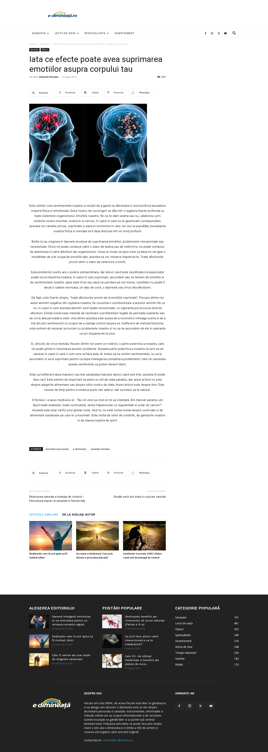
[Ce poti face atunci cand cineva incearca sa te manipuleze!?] (112, 641)
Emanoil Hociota (48, 76)
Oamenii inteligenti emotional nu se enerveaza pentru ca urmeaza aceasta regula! (71, 620)
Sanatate (39, 33)
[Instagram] (212, 33)
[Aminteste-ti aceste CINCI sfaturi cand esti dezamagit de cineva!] (144, 535)
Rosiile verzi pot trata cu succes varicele (140, 496)
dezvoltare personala (57, 448)
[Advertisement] (167, 14)
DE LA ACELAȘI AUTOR (78, 514)
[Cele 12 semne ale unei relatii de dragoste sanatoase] (39, 660)
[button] (234, 33)
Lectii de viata (65, 33)
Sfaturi (45, 49)
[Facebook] (205, 33)
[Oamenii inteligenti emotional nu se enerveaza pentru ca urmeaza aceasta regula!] (39, 621)
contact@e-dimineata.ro (118, 740)
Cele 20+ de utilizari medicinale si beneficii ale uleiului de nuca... (142, 660)
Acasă (32, 44)
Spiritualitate (95, 33)
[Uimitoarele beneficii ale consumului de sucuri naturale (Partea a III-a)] (112, 621)
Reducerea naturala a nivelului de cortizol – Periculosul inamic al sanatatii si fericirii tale (57, 499)
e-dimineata (79, 448)
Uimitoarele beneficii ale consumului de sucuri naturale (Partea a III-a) (145, 620)
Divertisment (124, 33)
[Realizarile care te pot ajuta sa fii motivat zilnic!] (50, 535)
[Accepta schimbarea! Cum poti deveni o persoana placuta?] (97, 535)
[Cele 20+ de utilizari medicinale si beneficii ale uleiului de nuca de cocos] (112, 661)
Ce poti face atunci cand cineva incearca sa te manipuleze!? (141, 640)
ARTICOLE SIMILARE (43, 514)
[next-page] (100, 565)
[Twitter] (219, 33)
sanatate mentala (100, 448)
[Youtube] (225, 33)
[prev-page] (93, 565)
